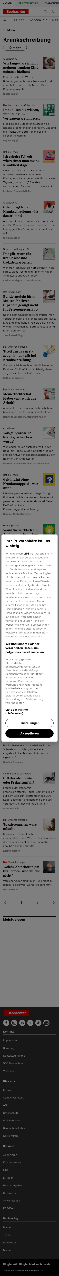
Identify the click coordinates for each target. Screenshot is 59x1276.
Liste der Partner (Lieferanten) (16, 711)
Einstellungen (29, 723)
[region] (29, 638)
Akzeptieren (29, 733)
